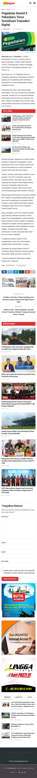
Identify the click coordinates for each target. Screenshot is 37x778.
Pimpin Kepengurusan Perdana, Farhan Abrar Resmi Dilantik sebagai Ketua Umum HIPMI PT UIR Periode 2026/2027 (18, 404)
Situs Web (5, 561)
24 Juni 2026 (5, 465)
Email (4, 552)
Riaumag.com (12, 768)
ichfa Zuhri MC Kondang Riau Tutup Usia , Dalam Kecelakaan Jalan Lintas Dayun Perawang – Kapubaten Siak (23, 704)
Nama (4, 543)
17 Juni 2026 (5, 495)
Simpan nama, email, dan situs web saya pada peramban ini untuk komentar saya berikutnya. (19, 572)
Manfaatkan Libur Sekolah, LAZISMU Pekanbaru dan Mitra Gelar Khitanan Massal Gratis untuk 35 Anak (18, 461)
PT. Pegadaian (21, 265)
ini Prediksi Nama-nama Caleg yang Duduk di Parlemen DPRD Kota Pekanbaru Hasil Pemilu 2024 (22, 735)
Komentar (6, 517)
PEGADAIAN (10, 265)
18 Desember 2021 (17, 29)
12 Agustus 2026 (17, 122)
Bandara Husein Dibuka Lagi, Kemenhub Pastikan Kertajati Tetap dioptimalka (23, 149)
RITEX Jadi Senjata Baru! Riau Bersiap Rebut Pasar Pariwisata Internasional (21, 127)
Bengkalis (6, 370)
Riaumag (6, 29)
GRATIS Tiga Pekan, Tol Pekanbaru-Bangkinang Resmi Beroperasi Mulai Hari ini (23, 715)
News (8, 9)
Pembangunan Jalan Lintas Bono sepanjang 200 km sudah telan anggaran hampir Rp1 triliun (22, 118)
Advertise (15, 753)
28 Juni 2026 (16, 153)
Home (3, 9)
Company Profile (18, 755)
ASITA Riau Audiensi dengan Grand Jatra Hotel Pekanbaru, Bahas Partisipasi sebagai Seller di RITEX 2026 (17, 490)
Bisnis (13, 9)
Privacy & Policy (24, 753)
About (8, 753)
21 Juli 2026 (16, 132)
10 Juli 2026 (16, 143)
